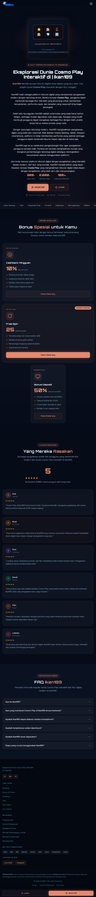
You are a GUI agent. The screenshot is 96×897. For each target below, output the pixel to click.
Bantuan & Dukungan (10, 837)
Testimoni (6, 796)
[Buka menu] (91, 4)
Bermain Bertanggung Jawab (14, 833)
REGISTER (39, 187)
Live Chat (8, 863)
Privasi (34, 885)
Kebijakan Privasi (9, 828)
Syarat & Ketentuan (10, 824)
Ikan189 (17, 83)
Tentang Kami (7, 820)
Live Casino (7, 809)
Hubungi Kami (7, 841)
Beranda (5, 788)
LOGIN (61, 187)
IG (15, 776)
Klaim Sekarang (48, 294)
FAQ (4, 801)
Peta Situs (60, 885)
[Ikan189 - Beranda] (8, 3)
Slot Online (6, 805)
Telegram (20, 863)
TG (5, 776)
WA (10, 776)
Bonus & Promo (8, 792)
